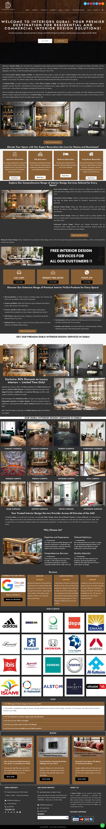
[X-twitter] (8, 812)
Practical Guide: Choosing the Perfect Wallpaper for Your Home (53, 762)
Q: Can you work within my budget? (17, 721)
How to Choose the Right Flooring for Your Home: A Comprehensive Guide (17, 762)
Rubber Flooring (66, 448)
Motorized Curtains (92, 509)
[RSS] (102, 3)
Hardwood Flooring (93, 448)
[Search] (67, 817)
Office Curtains (66, 509)
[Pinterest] (91, 3)
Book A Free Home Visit (53, 142)
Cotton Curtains (40, 509)
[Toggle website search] (102, 10)
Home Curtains (13, 509)
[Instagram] (93, 3)
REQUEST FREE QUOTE (53, 277)
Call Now (19, 277)
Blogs (89, 10)
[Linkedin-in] (11, 812)
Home (27, 10)
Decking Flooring (39, 448)
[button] (3, 119)
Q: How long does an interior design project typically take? (24, 717)
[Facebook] (88, 3)
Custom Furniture (78, 10)
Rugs (60, 10)
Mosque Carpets (13, 478)
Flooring (52, 10)
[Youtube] (99, 3)
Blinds (67, 10)
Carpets (35, 10)
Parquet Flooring (13, 448)
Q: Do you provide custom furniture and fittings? (21, 724)
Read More (11, 777)
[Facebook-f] (5, 812)
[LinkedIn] (96, 3)
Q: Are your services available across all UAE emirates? (23, 728)
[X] (85, 3)
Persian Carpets (39, 478)
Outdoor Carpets (66, 478)
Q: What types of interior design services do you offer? (23, 704)
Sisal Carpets (92, 478)
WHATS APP (87, 277)
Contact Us (96, 10)
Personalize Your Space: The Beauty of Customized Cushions (87, 762)
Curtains (43, 10)
